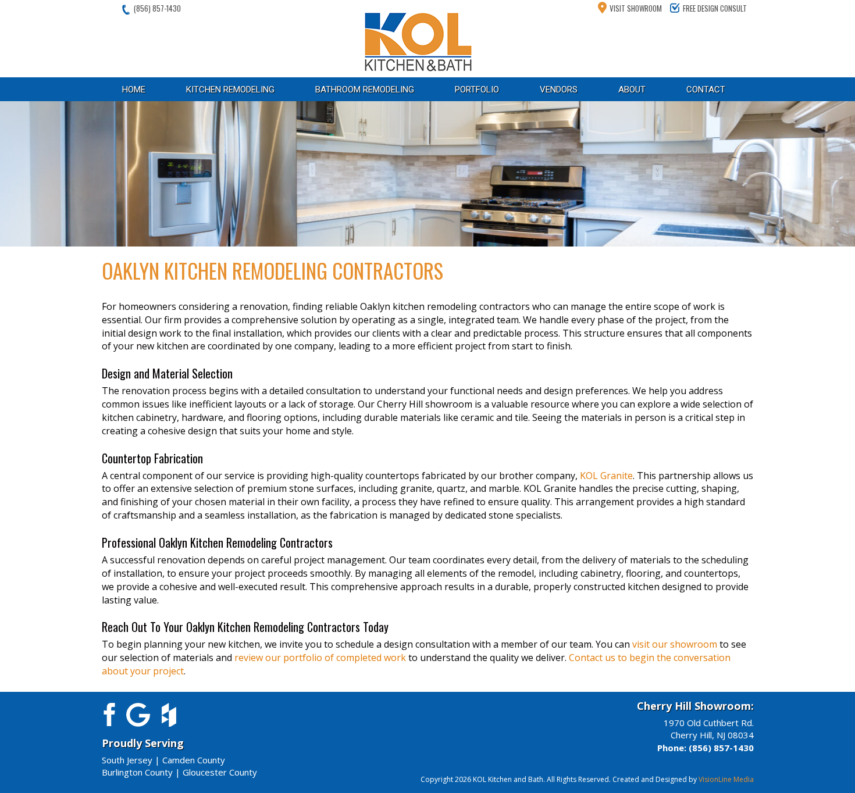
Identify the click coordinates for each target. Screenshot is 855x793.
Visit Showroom (636, 8)
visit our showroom (674, 644)
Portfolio (477, 89)
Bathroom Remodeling (364, 89)
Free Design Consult (715, 8)
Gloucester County (220, 772)
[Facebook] (107, 713)
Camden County (193, 760)
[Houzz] (169, 713)
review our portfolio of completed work (320, 657)
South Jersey (127, 760)
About (632, 89)
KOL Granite (606, 475)
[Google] (138, 713)
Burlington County (137, 772)
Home (133, 89)
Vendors (559, 89)
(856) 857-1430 (157, 8)
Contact (705, 89)
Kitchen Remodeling (230, 89)
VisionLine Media (726, 779)
